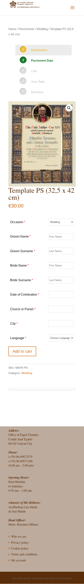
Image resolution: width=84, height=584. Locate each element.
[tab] (42, 389)
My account (18, 560)
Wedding (42, 29)
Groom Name (20, 236)
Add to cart (22, 351)
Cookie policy (20, 548)
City (14, 323)
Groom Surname (22, 251)
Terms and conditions (24, 554)
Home (12, 29)
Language (18, 338)
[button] (68, 107)
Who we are (18, 536)
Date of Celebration (24, 294)
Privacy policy (20, 542)
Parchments (26, 29)
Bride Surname (21, 280)
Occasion (17, 222)
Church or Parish (23, 309)
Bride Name (19, 265)
